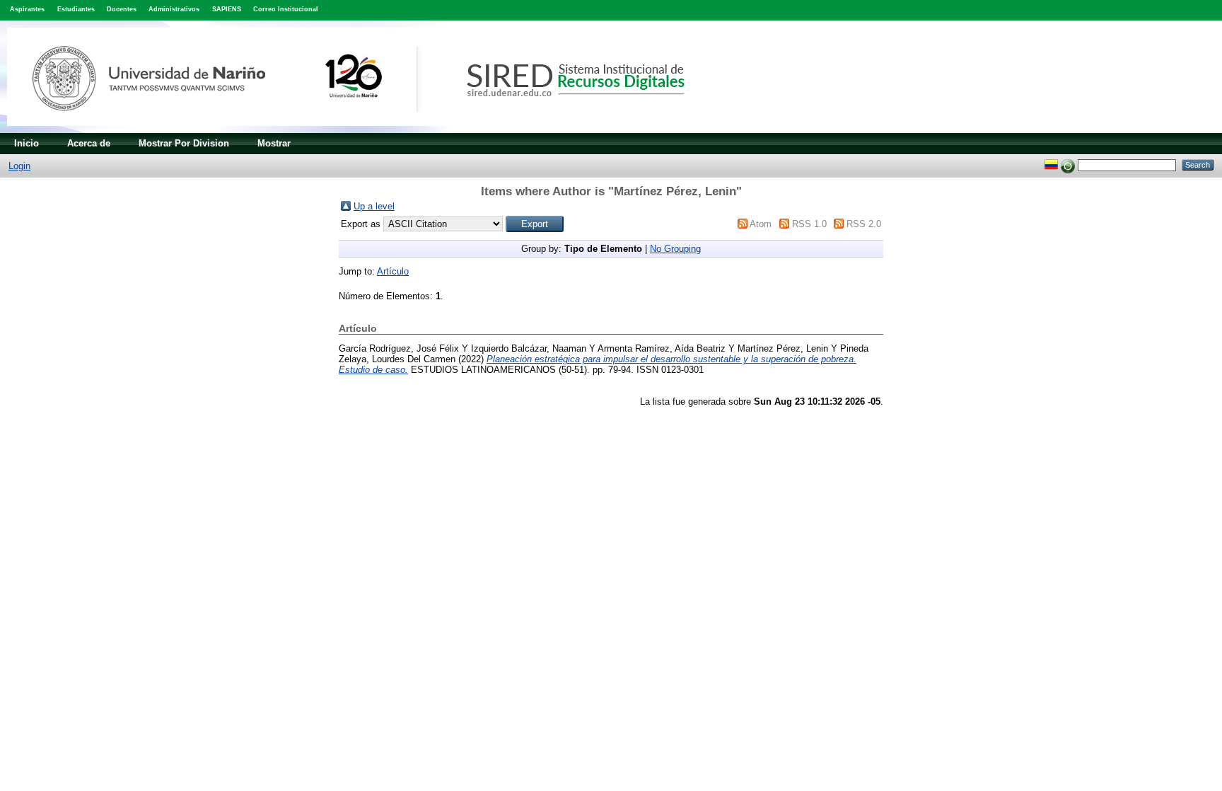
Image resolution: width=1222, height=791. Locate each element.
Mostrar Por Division (184, 143)
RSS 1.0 (809, 224)
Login (19, 166)
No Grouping (675, 248)
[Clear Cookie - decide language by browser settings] (1068, 164)
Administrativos (174, 9)
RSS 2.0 (863, 224)
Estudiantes (76, 9)
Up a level (374, 206)
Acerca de (88, 143)
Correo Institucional (285, 9)
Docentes (121, 9)
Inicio (26, 143)
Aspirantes (27, 9)
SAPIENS (226, 9)
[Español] (1051, 164)
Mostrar (274, 143)
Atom (761, 224)
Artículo (393, 271)
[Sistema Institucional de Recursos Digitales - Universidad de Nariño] (369, 130)
